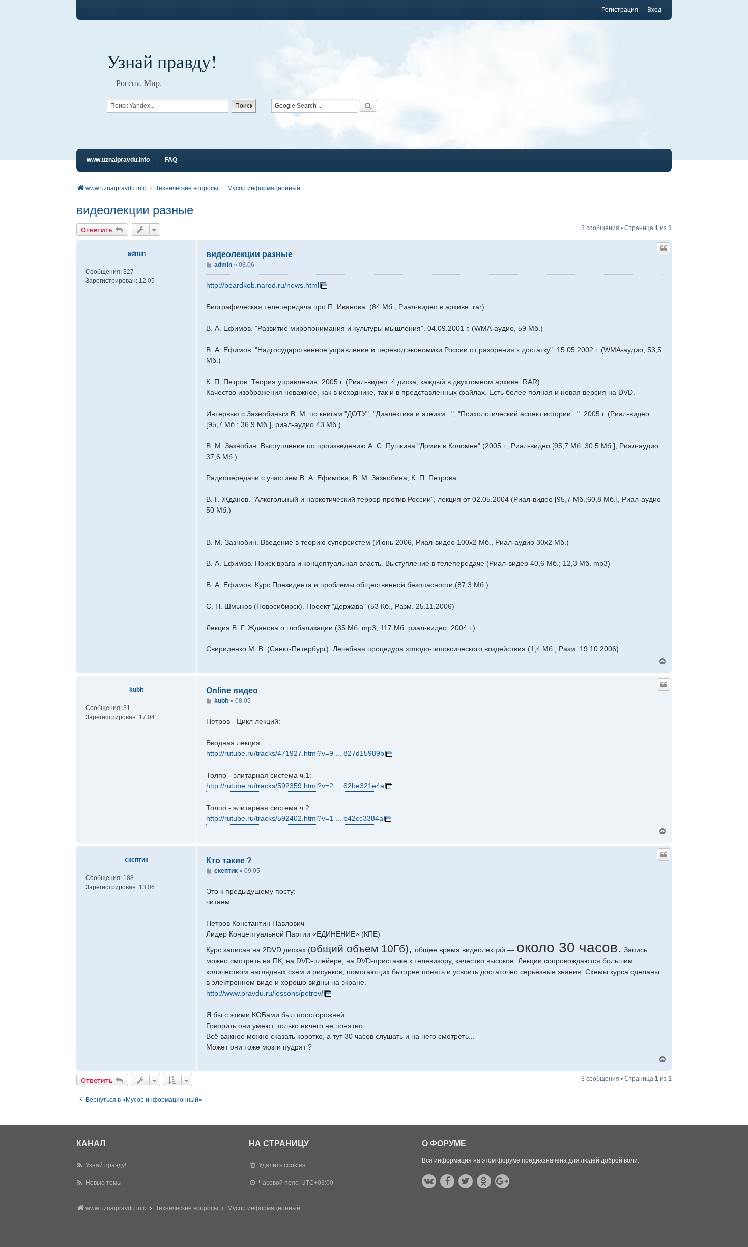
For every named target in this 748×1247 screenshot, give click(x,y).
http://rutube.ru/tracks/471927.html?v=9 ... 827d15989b (295, 753)
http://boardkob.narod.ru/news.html (262, 285)
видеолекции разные (134, 210)
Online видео (232, 690)
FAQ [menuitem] (171, 159)
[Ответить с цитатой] (663, 248)
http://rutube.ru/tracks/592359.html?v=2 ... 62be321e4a (295, 786)
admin (137, 253)
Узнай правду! (162, 61)
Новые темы (103, 1182)
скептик (136, 859)
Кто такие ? (229, 860)
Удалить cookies (281, 1165)
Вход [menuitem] (654, 9)
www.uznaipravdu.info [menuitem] (118, 159)
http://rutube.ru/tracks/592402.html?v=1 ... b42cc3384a (294, 818)
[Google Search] (368, 106)
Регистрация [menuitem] (619, 9)
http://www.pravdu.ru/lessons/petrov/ (264, 993)
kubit (136, 689)
